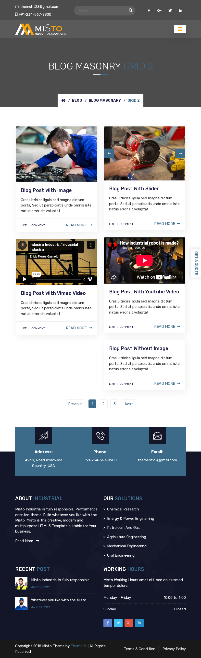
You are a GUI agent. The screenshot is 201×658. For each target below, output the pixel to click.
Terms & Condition (139, 649)
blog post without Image (138, 348)
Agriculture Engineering (126, 537)
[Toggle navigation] (180, 29)
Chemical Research (122, 509)
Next (129, 404)
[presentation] (109, 153)
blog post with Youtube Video (144, 292)
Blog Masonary (105, 100)
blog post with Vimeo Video (53, 293)
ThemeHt (79, 646)
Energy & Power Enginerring (130, 518)
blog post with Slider (134, 189)
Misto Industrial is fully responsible (60, 580)
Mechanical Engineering (126, 546)
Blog (77, 100)
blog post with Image (46, 190)
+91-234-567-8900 (35, 14)
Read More (76, 225)
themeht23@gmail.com (39, 6)
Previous (75, 404)
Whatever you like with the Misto (58, 600)
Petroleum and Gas (123, 527)
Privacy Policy (174, 649)
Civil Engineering (120, 555)
